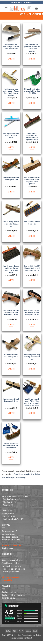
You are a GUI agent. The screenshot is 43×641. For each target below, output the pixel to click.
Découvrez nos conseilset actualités (11, 579)
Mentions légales (8, 533)
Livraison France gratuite (11, 565)
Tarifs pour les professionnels (13, 568)
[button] (6, 8)
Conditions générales (10, 536)
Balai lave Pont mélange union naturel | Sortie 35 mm (11, 357)
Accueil (23, 14)
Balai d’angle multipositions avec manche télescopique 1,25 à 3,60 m (32, 91)
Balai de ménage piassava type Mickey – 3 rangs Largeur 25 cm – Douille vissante (11, 269)
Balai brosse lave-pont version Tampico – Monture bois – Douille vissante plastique (11, 92)
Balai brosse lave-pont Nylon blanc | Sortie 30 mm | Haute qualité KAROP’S (11, 47)
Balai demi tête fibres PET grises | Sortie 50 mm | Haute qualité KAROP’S (11, 312)
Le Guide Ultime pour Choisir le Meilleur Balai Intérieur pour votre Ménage (21, 476)
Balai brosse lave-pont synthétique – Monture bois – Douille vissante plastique (32, 48)
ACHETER (11, 58)
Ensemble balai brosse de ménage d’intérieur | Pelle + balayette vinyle (11, 445)
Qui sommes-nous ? (9, 531)
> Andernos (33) (8, 504)
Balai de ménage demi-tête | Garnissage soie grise (11, 178)
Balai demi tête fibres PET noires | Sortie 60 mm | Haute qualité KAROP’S (32, 312)
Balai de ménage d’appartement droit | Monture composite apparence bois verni (32, 136)
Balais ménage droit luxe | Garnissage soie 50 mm (11, 400)
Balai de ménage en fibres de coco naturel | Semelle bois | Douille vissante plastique (32, 180)
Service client (7, 510)
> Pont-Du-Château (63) (11, 499)
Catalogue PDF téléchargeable (13, 594)
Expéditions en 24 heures (11, 563)
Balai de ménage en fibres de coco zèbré (32, 223)
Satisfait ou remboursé (11, 571)
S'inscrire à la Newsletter (12, 545)
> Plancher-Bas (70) (9, 502)
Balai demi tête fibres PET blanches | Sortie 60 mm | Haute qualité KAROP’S (32, 268)
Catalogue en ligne (9, 592)
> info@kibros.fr (8, 513)
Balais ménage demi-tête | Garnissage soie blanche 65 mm (32, 357)
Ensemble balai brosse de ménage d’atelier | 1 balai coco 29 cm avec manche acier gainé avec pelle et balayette (32, 402)
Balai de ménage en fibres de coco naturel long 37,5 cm (11, 224)
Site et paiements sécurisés (12, 560)
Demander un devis (9, 597)
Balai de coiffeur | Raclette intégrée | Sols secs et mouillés (11, 135)
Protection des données (11, 539)
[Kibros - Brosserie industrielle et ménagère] (17, 8)
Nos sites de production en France (15, 496)
